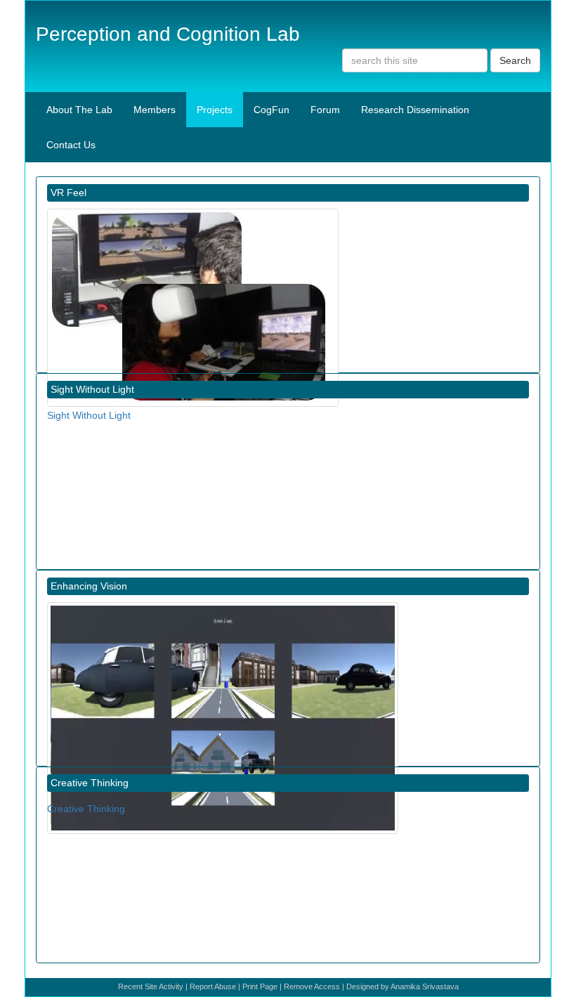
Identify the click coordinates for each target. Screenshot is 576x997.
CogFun (271, 109)
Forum (325, 109)
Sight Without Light (89, 415)
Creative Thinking (86, 808)
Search (515, 60)
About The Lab (79, 109)
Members (154, 109)
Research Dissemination (415, 109)
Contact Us (71, 144)
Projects (215, 109)
